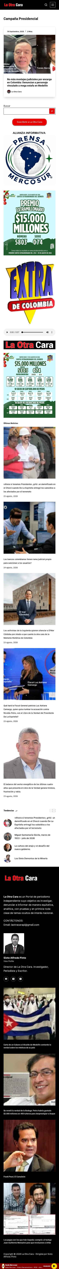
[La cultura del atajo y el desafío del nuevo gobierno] (8, 847)
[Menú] (52, 5)
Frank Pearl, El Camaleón (14, 1177)
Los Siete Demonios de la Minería (31, 858)
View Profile (9, 961)
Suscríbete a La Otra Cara (29, 122)
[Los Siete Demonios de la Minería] (8, 858)
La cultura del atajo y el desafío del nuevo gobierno (32, 848)
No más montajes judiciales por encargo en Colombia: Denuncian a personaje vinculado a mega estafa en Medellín (29, 82)
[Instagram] (20, 979)
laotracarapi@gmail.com (25, 924)
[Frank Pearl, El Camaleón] (29, 1146)
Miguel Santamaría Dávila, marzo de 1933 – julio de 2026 (32, 837)
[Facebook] (6, 979)
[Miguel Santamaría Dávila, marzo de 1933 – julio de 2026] (8, 836)
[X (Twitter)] (13, 979)
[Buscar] (46, 5)
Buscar (7, 106)
